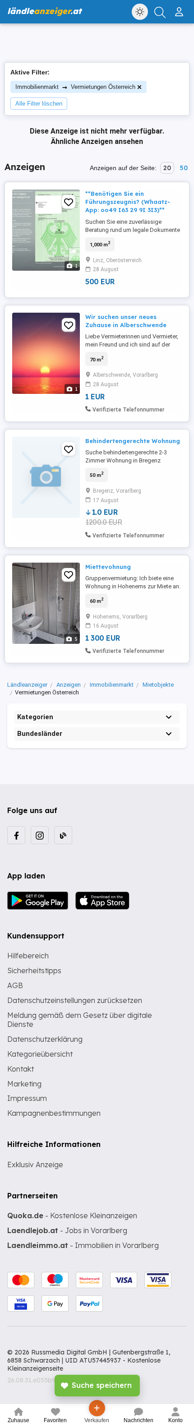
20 (167, 168)
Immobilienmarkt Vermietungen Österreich (75, 87)
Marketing (24, 1083)
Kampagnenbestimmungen (54, 1113)
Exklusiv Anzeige (35, 1164)
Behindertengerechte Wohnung (132, 440)
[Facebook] (16, 835)
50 (184, 168)
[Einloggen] (180, 8)
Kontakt (20, 1068)
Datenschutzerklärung (45, 1039)
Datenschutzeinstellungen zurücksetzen (74, 1000)
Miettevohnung (108, 566)
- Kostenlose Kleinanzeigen (72, 1215)
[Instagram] (39, 835)
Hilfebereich (28, 955)
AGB (15, 985)
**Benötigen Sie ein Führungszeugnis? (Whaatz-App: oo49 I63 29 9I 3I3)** (127, 201)
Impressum (27, 1098)
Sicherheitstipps (34, 970)
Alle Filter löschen (38, 103)
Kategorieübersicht (40, 1053)
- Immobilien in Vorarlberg (83, 1245)
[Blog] (63, 835)
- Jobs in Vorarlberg (67, 1230)
